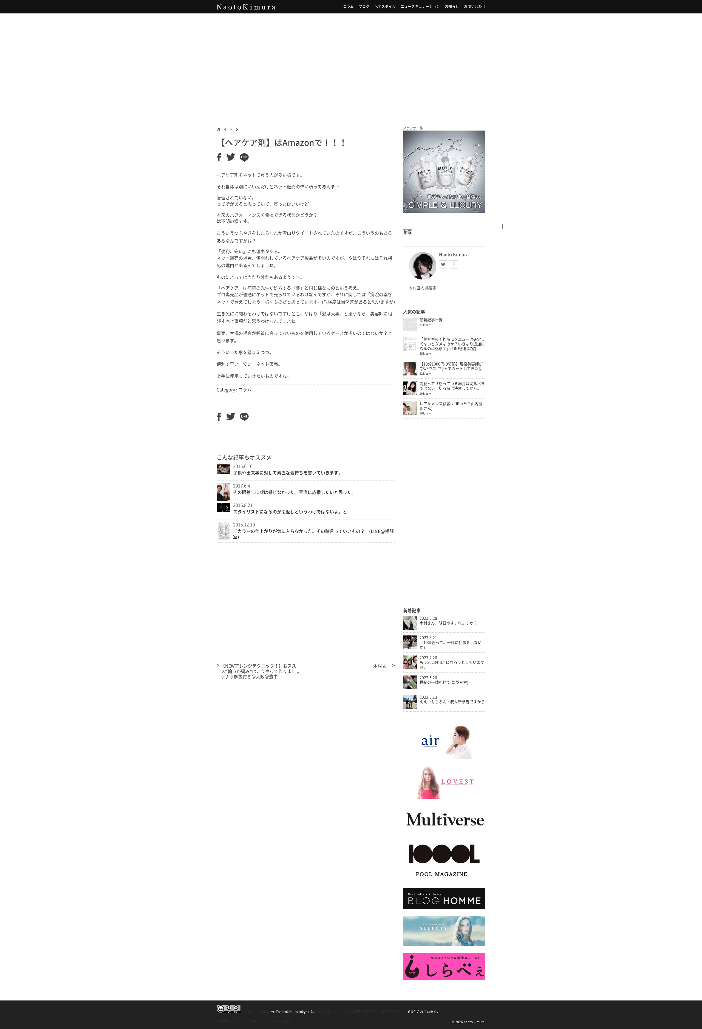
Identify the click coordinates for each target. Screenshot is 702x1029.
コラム (348, 6)
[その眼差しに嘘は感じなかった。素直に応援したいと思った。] (223, 499)
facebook (454, 264)
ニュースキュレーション (420, 6)
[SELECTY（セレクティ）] (444, 945)
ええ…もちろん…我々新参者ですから (452, 702)
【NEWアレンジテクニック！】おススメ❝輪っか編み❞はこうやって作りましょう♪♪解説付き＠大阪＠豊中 (260, 671)
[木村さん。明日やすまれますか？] (410, 628)
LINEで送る (281, 1021)
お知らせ (452, 6)
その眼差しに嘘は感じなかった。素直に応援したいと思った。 (294, 492)
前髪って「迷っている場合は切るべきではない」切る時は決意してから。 (452, 386)
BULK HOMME (444, 172)
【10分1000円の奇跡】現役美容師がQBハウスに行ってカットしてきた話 (451, 366)
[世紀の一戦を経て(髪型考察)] (410, 688)
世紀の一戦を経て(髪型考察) (444, 682)
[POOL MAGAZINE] (444, 880)
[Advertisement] (351, 62)
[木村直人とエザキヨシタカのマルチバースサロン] (444, 831)
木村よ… (382, 666)
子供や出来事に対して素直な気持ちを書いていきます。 (288, 473)
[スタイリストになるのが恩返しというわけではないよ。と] (223, 510)
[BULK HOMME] (444, 908)
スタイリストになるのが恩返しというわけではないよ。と (290, 512)
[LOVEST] (444, 797)
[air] (444, 757)
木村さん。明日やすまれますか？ (448, 623)
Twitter (443, 264)
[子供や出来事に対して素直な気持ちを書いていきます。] (223, 472)
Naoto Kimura (246, 7)
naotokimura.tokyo (255, 1011)
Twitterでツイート (259, 1021)
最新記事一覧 (431, 320)
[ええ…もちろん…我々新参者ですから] (410, 707)
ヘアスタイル (385, 6)
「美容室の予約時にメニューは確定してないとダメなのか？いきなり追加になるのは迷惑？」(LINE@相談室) (452, 343)
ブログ (364, 6)
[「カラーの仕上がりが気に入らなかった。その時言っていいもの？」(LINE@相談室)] (223, 539)
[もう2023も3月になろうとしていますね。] (410, 668)
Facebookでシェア (231, 1021)
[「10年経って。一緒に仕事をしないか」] (410, 648)
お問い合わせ (474, 6)
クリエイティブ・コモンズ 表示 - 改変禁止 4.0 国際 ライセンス (360, 1011)
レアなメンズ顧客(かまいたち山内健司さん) (451, 406)
